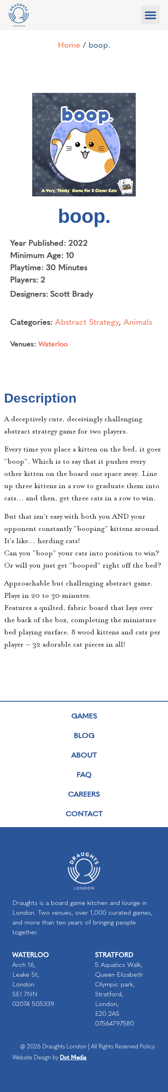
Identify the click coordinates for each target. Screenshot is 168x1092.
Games (84, 715)
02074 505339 (33, 1004)
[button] (150, 15)
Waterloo (53, 343)
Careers (84, 793)
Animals (138, 321)
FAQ (84, 774)
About (84, 754)
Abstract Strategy (87, 321)
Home (69, 44)
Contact (84, 813)
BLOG (84, 735)
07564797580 (114, 1023)
